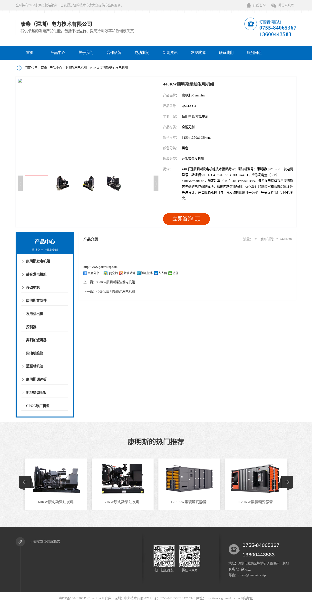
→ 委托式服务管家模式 (45, 541)
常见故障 (198, 53)
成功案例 (142, 53)
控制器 (31, 327)
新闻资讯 (170, 53)
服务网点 (254, 53)
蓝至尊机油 (34, 366)
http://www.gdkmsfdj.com (100, 267)
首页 (29, 53)
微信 (175, 273)
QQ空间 (113, 273)
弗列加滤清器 (36, 340)
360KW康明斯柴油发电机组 (115, 282)
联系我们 (226, 53)
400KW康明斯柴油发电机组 (115, 291)
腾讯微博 (147, 273)
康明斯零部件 (36, 300)
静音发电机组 (36, 274)
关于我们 (85, 53)
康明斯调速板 (36, 379)
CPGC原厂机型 (37, 406)
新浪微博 (129, 273)
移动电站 (33, 288)
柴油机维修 (34, 353)
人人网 (162, 273)
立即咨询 (182, 219)
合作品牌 (114, 53)
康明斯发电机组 (76, 68)
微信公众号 (286, 5)
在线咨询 (259, 5)
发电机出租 (34, 314)
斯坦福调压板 (36, 393)
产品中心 (57, 53)
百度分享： (95, 273)
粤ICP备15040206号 (73, 598)
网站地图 (247, 598)
